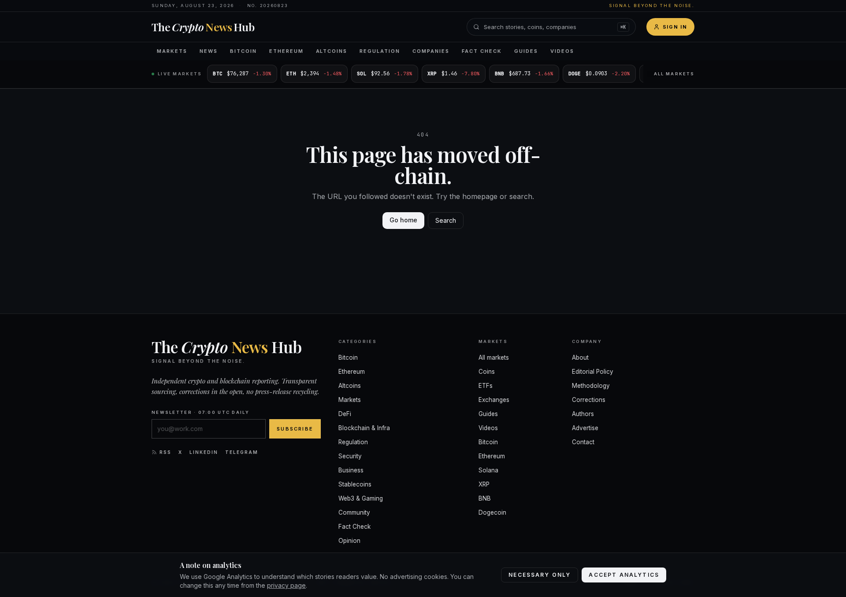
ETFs (486, 385)
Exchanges (494, 399)
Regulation (380, 51)
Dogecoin (492, 512)
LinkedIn (203, 452)
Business (351, 470)
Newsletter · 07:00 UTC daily (200, 412)
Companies (430, 51)
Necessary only (539, 574)
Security (350, 456)
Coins (487, 371)
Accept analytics (624, 574)
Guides (526, 51)
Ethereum (286, 51)
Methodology (591, 385)
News (209, 51)
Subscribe (295, 429)
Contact (583, 442)
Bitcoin (243, 51)
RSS (165, 452)
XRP (484, 484)
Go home (403, 220)
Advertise (585, 427)
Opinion (349, 540)
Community (354, 512)
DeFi (344, 413)
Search (445, 220)
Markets (172, 51)
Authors (583, 413)
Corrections (588, 399)
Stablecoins (354, 484)
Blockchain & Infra (364, 427)
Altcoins (332, 51)
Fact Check (482, 51)
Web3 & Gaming (360, 498)
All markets (674, 73)
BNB (485, 498)
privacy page (286, 585)
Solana (488, 470)
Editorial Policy (592, 371)
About (580, 357)
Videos (562, 51)
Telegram (241, 452)
